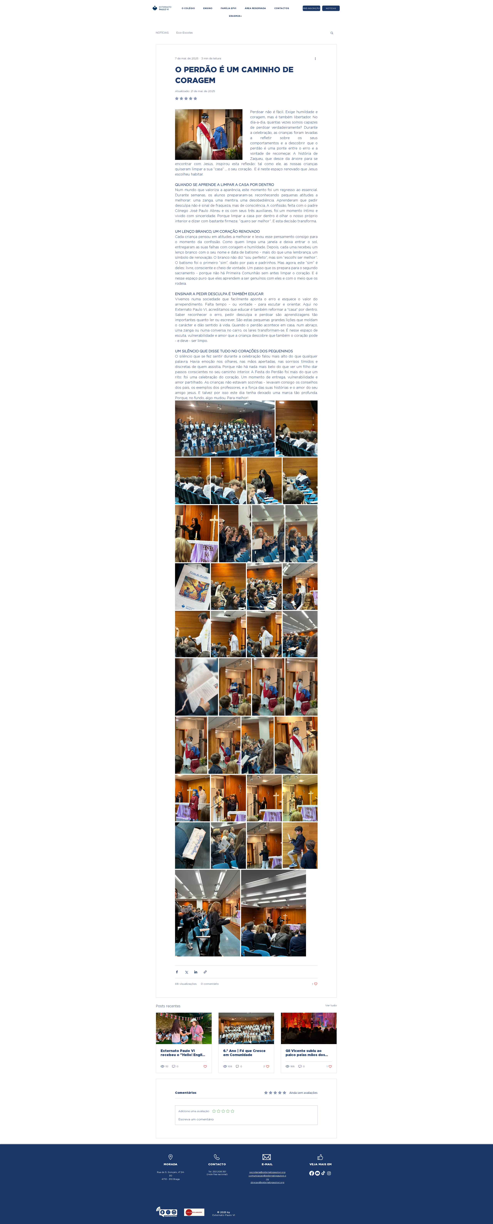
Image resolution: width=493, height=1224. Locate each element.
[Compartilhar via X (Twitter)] (186, 972)
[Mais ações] (315, 58)
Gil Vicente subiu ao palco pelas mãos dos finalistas (305, 1053)
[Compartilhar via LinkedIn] (196, 972)
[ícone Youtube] (317, 1173)
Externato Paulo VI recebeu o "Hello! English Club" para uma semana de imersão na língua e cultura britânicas (183, 1053)
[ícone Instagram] (329, 1173)
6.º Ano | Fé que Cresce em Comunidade (244, 1053)
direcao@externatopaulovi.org (267, 1182)
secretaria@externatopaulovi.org (267, 1172)
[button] (332, 32)
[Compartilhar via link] (205, 972)
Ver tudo (331, 1005)
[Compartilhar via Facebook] (177, 972)
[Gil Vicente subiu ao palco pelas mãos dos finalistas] (309, 1028)
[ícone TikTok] (323, 1173)
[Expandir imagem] (225, 428)
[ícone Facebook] (311, 1173)
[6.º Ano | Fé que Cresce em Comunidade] (246, 1028)
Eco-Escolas (184, 32)
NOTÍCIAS (162, 32)
